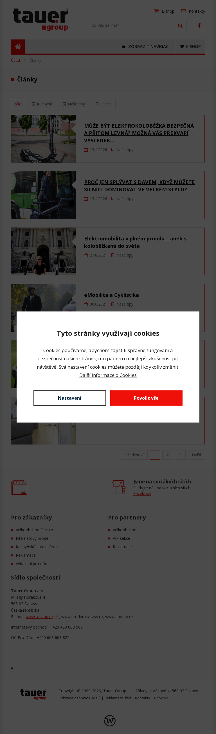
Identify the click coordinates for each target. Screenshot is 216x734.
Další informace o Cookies (108, 375)
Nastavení (69, 398)
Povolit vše (146, 398)
